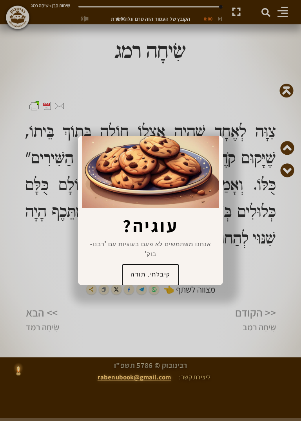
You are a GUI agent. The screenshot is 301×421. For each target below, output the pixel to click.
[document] (150, 210)
